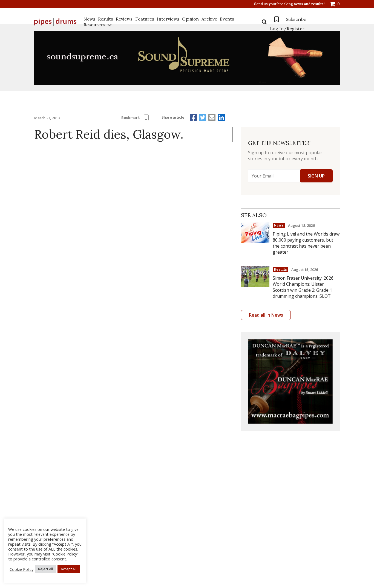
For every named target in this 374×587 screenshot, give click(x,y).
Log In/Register (287, 28)
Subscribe (296, 19)
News (89, 19)
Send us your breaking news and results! (289, 4)
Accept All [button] (68, 568)
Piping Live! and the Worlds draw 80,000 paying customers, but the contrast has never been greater (306, 243)
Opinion (190, 19)
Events (227, 19)
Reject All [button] (45, 568)
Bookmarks (276, 19)
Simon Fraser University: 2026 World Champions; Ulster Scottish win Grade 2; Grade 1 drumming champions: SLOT (303, 287)
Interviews (168, 19)
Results (105, 19)
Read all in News (266, 315)
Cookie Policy (21, 569)
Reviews (124, 19)
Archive (209, 19)
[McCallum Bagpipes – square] (290, 381)
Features (144, 19)
